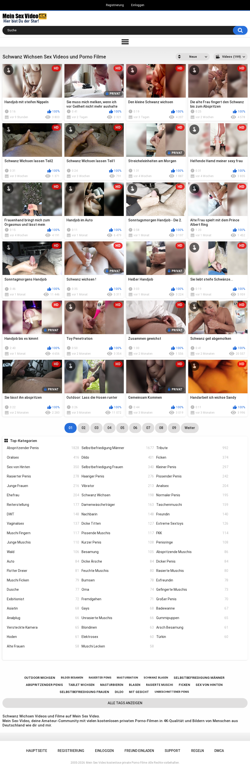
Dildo (118, 457)
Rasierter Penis (43, 476)
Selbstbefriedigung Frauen (118, 467)
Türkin (192, 637)
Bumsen (118, 580)
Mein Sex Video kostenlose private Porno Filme (116, 762)
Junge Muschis (43, 542)
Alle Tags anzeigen (125, 703)
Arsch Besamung (192, 627)
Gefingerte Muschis (192, 589)
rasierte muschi (159, 685)
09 (174, 428)
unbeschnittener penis (172, 691)
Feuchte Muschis (118, 571)
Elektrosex (118, 637)
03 (96, 428)
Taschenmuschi (192, 505)
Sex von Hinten (43, 467)
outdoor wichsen (39, 678)
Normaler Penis (192, 495)
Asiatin (43, 608)
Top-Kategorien (23, 441)
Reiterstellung (43, 505)
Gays (118, 608)
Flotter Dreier (43, 571)
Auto (43, 561)
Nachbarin (118, 514)
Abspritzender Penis (43, 448)
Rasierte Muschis (192, 571)
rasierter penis (100, 677)
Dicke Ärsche (118, 561)
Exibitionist (43, 599)
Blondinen (118, 627)
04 (109, 428)
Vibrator (118, 486)
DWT (43, 514)
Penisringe (192, 542)
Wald (43, 552)
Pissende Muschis (118, 533)
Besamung (118, 552)
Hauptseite (36, 751)
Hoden (43, 637)
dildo (119, 692)
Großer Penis (192, 599)
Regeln (197, 751)
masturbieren (111, 685)
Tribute (192, 448)
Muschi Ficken (43, 580)
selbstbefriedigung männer (199, 678)
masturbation (127, 677)
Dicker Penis (192, 561)
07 (148, 428)
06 (135, 428)
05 (122, 428)
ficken (184, 685)
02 (83, 428)
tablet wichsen (81, 685)
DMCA (219, 751)
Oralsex (43, 457)
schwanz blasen (156, 677)
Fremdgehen (118, 599)
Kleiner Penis (192, 467)
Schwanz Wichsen (118, 495)
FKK (192, 533)
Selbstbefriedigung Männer (118, 448)
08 (161, 428)
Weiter (190, 428)
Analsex (192, 486)
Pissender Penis (192, 476)
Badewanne (192, 608)
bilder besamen (72, 677)
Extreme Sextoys (192, 523)
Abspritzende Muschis (192, 552)
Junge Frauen (43, 486)
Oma (118, 589)
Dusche (43, 589)
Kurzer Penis (118, 542)
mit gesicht (139, 692)
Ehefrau (43, 495)
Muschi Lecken (118, 646)
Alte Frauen (43, 646)
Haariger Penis (118, 476)
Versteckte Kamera (43, 627)
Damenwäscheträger (118, 505)
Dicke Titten (118, 523)
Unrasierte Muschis (118, 618)
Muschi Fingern (43, 533)
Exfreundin (192, 580)
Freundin (192, 514)
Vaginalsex (43, 523)
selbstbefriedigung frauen (84, 692)
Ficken (192, 457)
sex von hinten (209, 685)
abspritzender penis (44, 685)
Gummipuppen (192, 618)
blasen (134, 685)
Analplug (43, 618)
